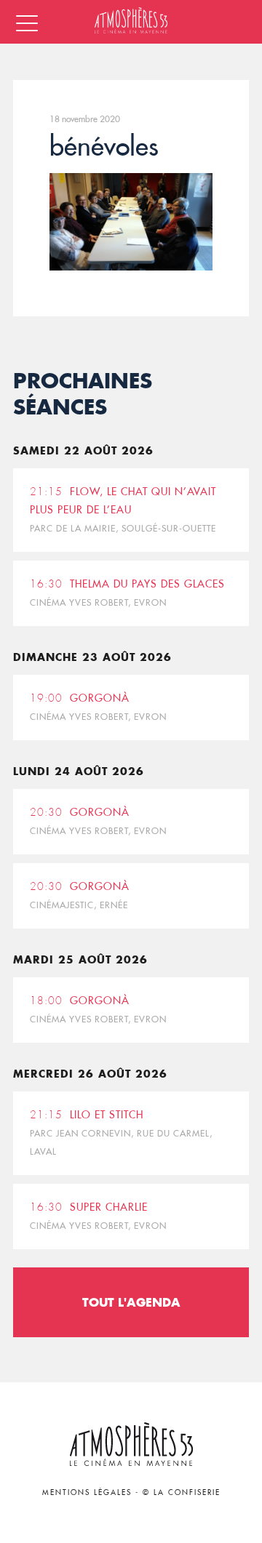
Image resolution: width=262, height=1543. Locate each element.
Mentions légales (87, 1492)
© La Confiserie (182, 1492)
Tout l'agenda (131, 1302)
